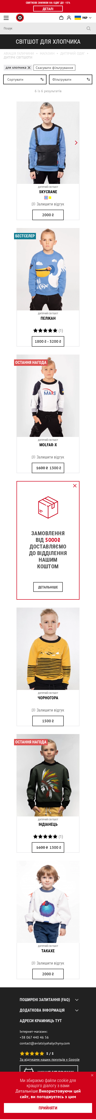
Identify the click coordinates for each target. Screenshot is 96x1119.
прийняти (48, 1108)
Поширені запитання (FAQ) (45, 999)
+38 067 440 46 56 (34, 1037)
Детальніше (27, 1091)
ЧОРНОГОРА (48, 698)
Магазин (47, 53)
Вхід (69, 18)
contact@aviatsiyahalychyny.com (45, 1043)
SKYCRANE (48, 192)
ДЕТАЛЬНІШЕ (48, 587)
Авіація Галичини (19, 53)
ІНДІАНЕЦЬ (48, 824)
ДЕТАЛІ (48, 9)
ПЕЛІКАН (48, 318)
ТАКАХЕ (48, 951)
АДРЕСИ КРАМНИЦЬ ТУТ (41, 1020)
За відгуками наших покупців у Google (50, 1059)
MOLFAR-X (48, 445)
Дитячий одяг (72, 53)
